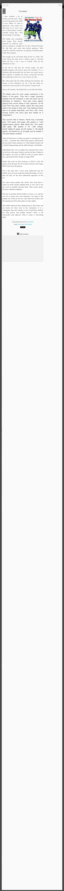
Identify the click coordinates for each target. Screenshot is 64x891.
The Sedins (23, 11)
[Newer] (4, 5)
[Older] (7, 5)
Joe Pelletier (30, 222)
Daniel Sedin (21, 224)
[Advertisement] (52, 34)
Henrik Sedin (28, 224)
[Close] (59, 5)
